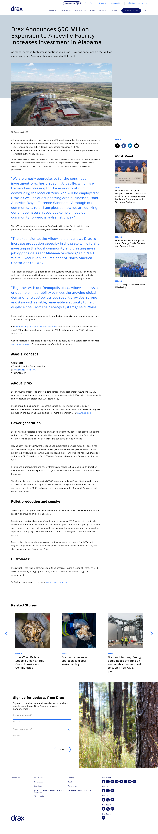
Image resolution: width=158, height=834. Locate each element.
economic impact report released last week (35, 326)
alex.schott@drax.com (25, 370)
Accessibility (38, 778)
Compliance (38, 782)
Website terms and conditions (79, 790)
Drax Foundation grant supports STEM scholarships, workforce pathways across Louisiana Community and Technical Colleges (131, 196)
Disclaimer (38, 786)
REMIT (70, 782)
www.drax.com (83, 413)
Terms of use (72, 786)
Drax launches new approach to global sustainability (74, 661)
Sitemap (71, 778)
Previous (6, 633)
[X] (117, 145)
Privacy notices (39, 796)
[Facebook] (123, 145)
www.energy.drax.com (57, 582)
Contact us (15, 778)
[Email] (136, 145)
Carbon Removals (131, 10)
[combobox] (42, 731)
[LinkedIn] (130, 145)
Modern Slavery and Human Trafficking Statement (49, 791)
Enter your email (22, 715)
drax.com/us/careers (21, 344)
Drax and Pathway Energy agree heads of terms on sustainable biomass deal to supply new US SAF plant (125, 664)
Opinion (118, 237)
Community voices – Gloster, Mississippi (130, 286)
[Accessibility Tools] (72, 3)
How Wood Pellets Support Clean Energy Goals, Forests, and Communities (130, 243)
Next (151, 633)
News (117, 187)
